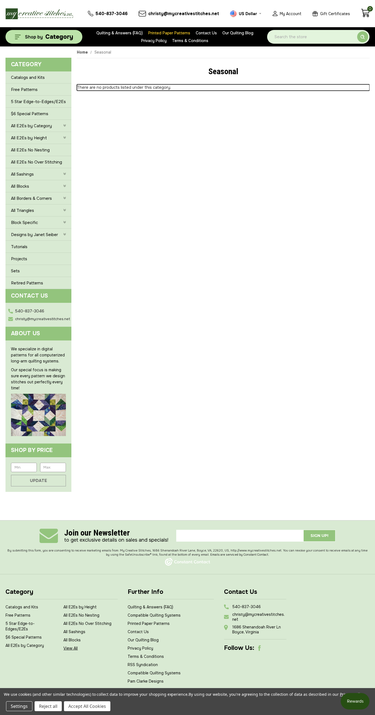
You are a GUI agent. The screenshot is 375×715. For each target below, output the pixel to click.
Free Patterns (24, 89)
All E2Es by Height (29, 138)
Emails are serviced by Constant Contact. (239, 554)
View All (70, 648)
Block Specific (24, 222)
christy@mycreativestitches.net (42, 319)
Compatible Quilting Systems (154, 615)
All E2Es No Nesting (30, 150)
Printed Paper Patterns (169, 33)
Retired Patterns (27, 283)
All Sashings (22, 174)
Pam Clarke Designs (146, 681)
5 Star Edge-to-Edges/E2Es (38, 101)
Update (38, 480)
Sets (15, 271)
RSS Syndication (143, 664)
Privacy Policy (154, 40)
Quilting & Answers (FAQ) (119, 33)
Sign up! (319, 535)
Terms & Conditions (190, 40)
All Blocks (20, 186)
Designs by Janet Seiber (34, 234)
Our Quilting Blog (237, 33)
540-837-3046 (29, 311)
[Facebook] (259, 648)
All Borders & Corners (31, 198)
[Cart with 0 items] (365, 15)
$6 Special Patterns (29, 114)
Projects (19, 259)
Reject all (48, 706)
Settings (19, 706)
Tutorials (19, 247)
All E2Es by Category (31, 126)
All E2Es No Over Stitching (36, 162)
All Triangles (22, 210)
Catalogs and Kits (28, 77)
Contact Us (206, 33)
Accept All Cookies (87, 706)
